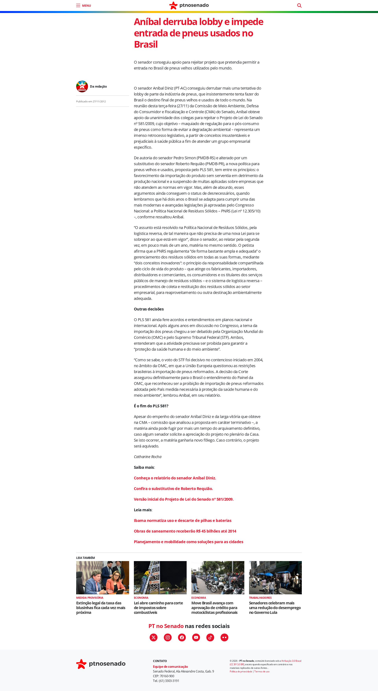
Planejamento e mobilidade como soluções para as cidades (188, 541)
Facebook (182, 637)
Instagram (168, 637)
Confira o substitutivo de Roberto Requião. (173, 488)
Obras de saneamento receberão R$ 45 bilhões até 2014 (185, 531)
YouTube (196, 637)
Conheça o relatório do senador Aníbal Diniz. (175, 478)
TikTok (210, 637)
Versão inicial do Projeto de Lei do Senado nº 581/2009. (184, 499)
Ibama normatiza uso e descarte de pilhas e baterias (183, 520)
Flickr (224, 637)
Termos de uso (262, 671)
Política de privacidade (241, 671)
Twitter (154, 637)
